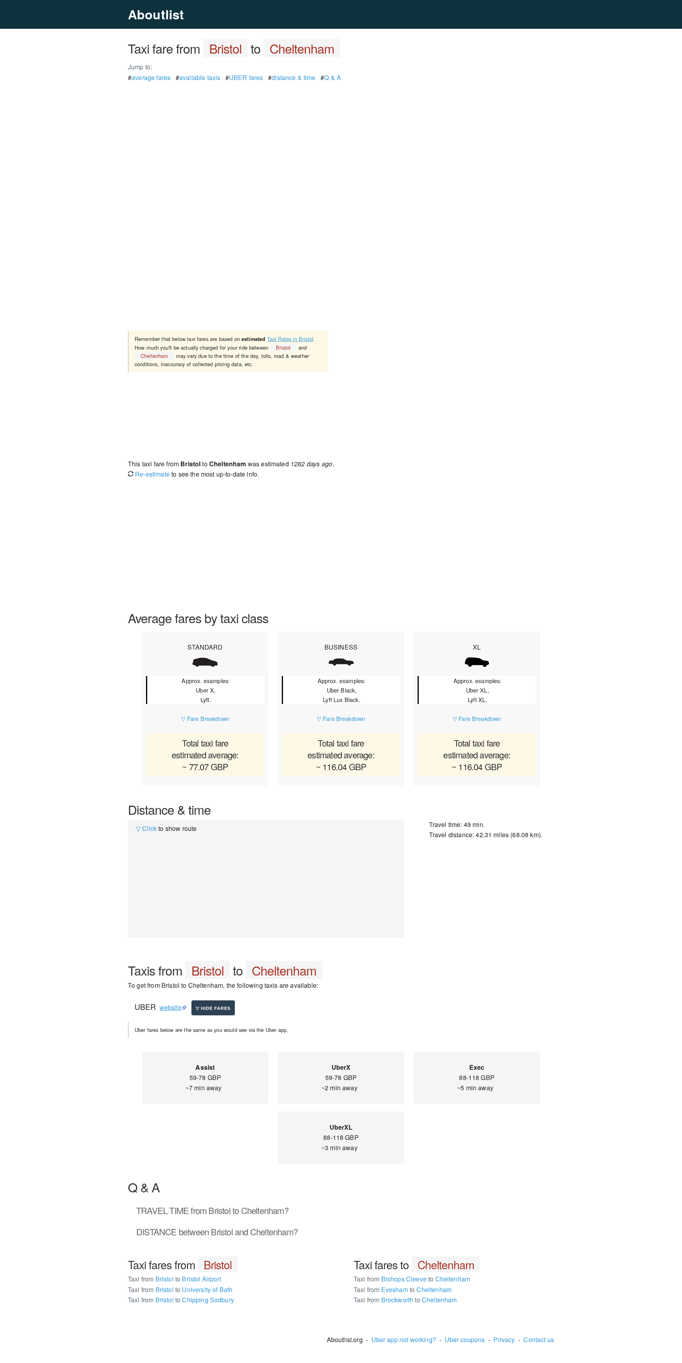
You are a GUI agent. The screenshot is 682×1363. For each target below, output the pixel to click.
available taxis (199, 77)
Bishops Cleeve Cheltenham (412, 1278)
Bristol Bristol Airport (174, 1278)
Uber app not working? (403, 1339)
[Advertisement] (341, 138)
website (170, 1007)
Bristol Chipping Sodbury (181, 1299)
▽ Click (146, 828)
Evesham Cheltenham (403, 1289)
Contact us (538, 1339)
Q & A (332, 77)
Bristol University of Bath (180, 1289)
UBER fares (246, 77)
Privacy (504, 1339)
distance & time (293, 77)
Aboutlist (156, 14)
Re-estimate (151, 474)
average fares (150, 77)
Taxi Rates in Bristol (290, 339)
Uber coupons (465, 1339)
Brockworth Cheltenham (405, 1299)
